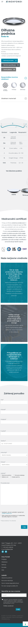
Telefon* (3, 441)
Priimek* (3, 409)
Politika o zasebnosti (17, 615)
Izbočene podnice (6, 578)
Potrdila (3, 567)
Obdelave (4, 562)
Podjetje (4, 559)
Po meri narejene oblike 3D (9, 586)
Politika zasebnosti (8, 605)
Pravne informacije (17, 617)
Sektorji (3, 564)
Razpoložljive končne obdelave (9, 78)
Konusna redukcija (7, 580)
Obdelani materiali (8, 98)
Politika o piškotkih (6, 617)
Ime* (2, 399)
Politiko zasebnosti (7, 513)
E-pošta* (3, 431)
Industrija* (4, 452)
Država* (3, 462)
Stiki (2, 570)
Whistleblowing (5, 619)
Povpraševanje (5, 483)
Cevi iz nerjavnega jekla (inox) (10, 583)
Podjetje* (3, 419)
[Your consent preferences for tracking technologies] (25, 624)
